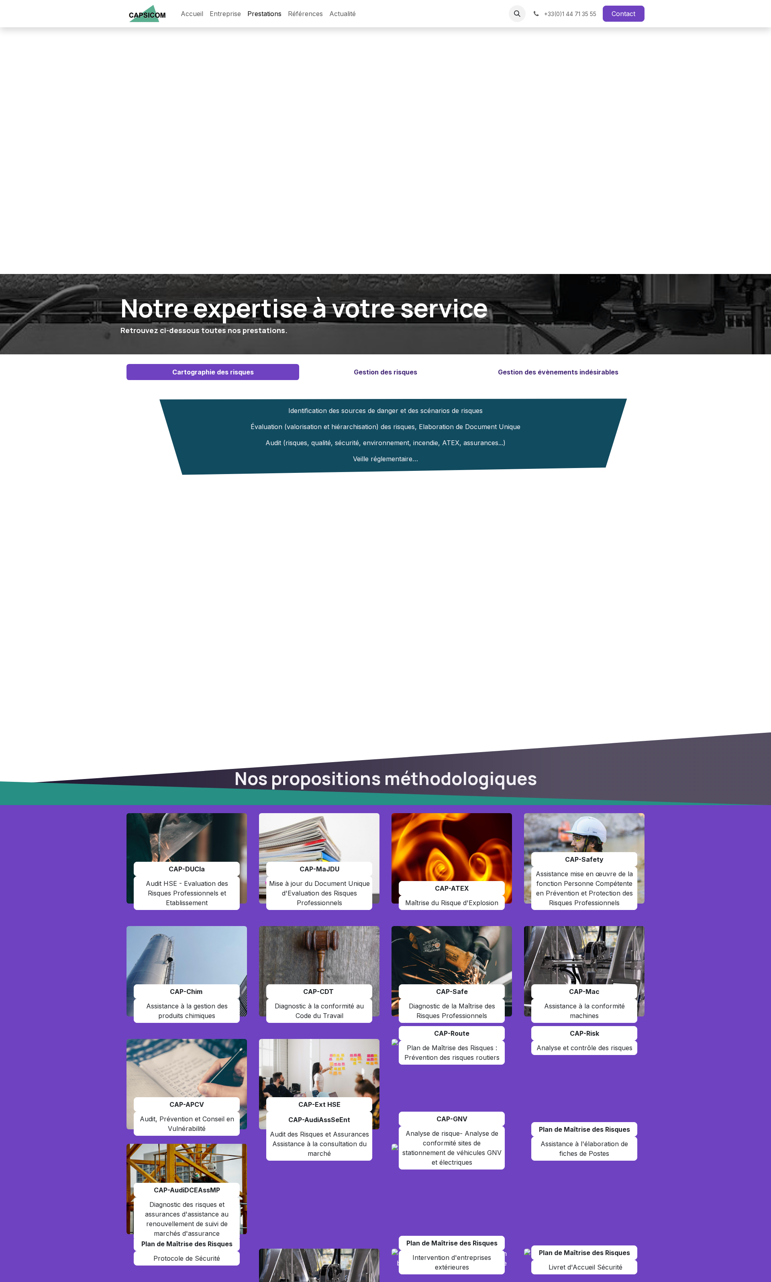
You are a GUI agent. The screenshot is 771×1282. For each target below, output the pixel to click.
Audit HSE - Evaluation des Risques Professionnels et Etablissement (187, 893)
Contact (623, 14)
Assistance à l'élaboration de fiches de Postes (584, 1148)
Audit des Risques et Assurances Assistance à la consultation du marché (319, 1143)
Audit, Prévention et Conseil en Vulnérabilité (187, 1124)
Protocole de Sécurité (186, 1258)
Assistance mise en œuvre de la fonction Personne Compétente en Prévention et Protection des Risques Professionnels (584, 888)
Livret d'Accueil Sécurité (584, 1267)
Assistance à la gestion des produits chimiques (187, 1011)
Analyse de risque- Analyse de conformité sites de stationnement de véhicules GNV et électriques (452, 1147)
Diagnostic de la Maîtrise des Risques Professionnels (452, 1011)
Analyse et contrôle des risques (584, 1048)
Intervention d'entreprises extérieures (451, 1262)
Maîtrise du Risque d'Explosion (451, 903)
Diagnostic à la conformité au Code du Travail (319, 1011)
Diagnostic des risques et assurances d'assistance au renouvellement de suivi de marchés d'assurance (186, 1218)
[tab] (212, 372)
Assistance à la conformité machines (584, 1011)
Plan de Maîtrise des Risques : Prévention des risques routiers (452, 1052)
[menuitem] (191, 14)
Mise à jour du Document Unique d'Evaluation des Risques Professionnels (319, 893)
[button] (517, 13)
